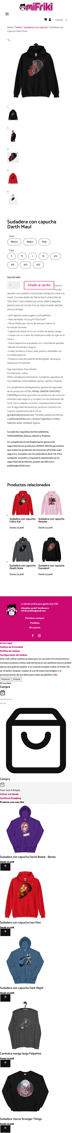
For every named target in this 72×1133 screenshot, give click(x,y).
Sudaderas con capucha (36, 27)
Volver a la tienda (9, 794)
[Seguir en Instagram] (39, 635)
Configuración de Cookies (13, 655)
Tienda (18, 27)
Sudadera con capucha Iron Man (20, 922)
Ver (55, 675)
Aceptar (16, 679)
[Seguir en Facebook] (32, 635)
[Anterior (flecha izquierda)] (1, 703)
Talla (11, 251)
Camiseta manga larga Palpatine (20, 1053)
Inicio (10, 27)
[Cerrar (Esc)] (11, 699)
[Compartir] (7, 699)
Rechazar (5, 679)
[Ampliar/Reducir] (1, 699)
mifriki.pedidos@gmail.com (33, 610)
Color (11, 236)
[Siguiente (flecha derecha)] (4, 703)
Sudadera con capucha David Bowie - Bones (28, 857)
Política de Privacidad (11, 647)
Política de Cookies (10, 651)
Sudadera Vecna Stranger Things (21, 1119)
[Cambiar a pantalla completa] (4, 699)
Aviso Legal (6, 643)
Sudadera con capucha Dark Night (22, 988)
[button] (8, 40)
